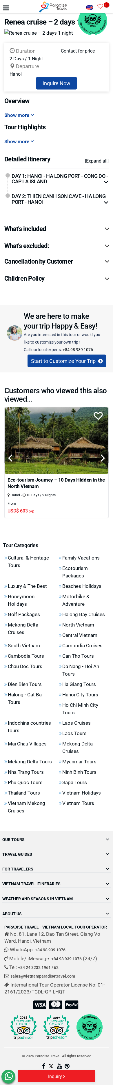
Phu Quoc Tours (25, 782)
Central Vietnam (79, 635)
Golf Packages (24, 614)
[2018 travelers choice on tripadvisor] (23, 1027)
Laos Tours (74, 733)
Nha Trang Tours (26, 772)
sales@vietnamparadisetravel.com (42, 976)
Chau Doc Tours (25, 666)
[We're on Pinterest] (67, 1066)
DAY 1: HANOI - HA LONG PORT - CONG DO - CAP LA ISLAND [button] (60, 178)
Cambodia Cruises (82, 645)
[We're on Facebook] (43, 1066)
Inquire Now (56, 83)
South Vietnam (24, 645)
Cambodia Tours (26, 656)
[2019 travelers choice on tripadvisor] (56, 1027)
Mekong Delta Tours (30, 761)
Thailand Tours (24, 792)
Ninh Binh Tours (79, 772)
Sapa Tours (74, 782)
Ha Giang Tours (79, 684)
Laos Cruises (76, 722)
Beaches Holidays (81, 586)
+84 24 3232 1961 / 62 (38, 967)
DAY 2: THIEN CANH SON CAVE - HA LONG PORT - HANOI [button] (59, 199)
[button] (57, 228)
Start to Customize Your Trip (64, 360)
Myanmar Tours (79, 761)
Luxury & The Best (27, 586)
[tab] (60, 179)
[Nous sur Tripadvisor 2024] (89, 1027)
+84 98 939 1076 (78, 349)
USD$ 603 (21, 511)
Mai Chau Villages (27, 743)
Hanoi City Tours (80, 694)
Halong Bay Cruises (83, 614)
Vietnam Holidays (81, 792)
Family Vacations (81, 557)
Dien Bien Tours (25, 684)
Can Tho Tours (78, 656)
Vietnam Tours (78, 803)
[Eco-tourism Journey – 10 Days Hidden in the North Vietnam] (56, 440)
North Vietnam (78, 624)
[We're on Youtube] (59, 1066)
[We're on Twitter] (51, 1066)
